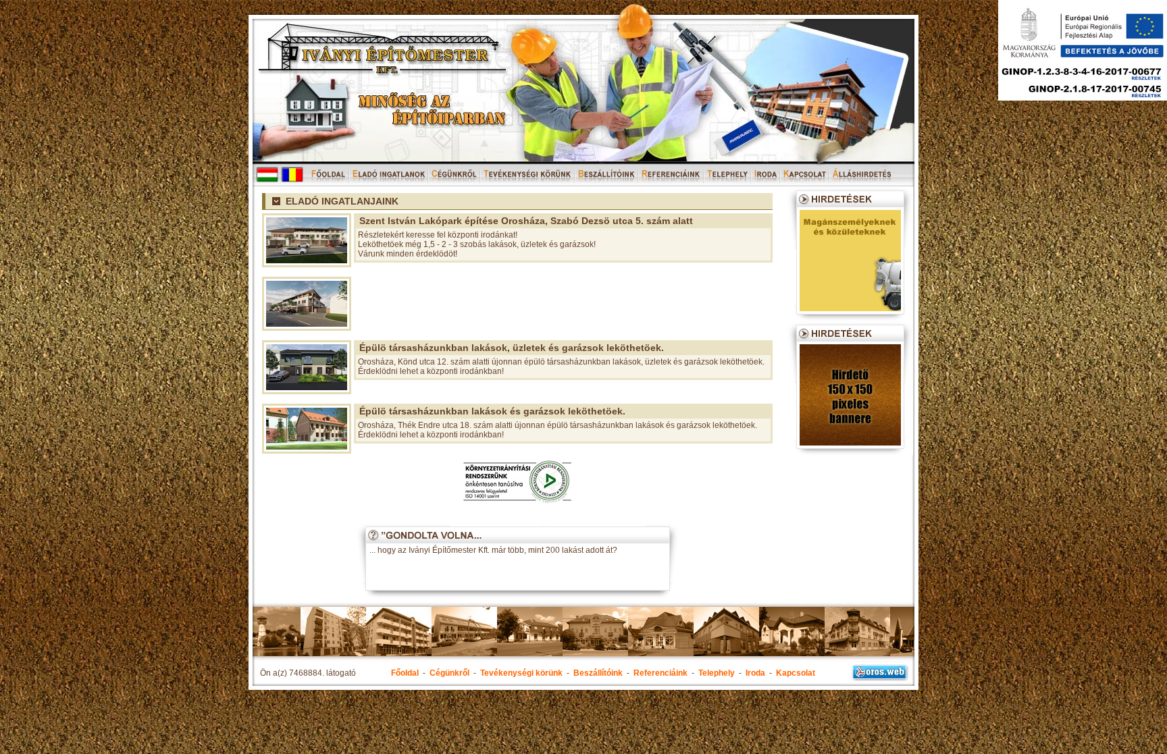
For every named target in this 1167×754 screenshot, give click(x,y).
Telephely (716, 673)
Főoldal (405, 673)
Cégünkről (449, 673)
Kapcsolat (795, 673)
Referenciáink (660, 673)
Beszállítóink (598, 673)
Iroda (755, 673)
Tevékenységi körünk (521, 673)
